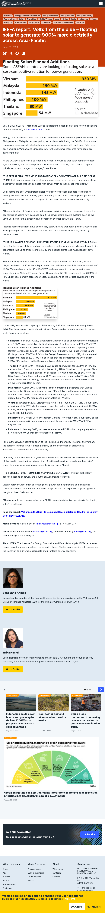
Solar (21, 19)
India (73, 19)
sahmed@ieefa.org (42, 531)
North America (9, 884)
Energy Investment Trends (27, 16)
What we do (57, 869)
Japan (94, 19)
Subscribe (89, 834)
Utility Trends (46, 19)
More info (70, 898)
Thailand (46, 22)
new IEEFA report (35, 129)
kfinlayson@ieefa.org (47, 523)
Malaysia (8, 22)
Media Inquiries (34, 876)
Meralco (8, 16)
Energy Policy (67, 16)
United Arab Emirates (63, 22)
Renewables (9, 19)
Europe (6, 880)
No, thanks (94, 906)
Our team (56, 873)
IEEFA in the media (36, 873)
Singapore (34, 22)
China (65, 19)
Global (5, 869)
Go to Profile (13, 609)
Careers (56, 876)
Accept (77, 906)
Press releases (34, 869)
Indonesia (83, 19)
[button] (101, 3)
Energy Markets (50, 16)
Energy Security (84, 16)
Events (31, 880)
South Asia (7, 888)
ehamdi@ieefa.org (82, 531)
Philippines (20, 22)
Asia (57, 19)
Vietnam (80, 22)
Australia (6, 876)
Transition (31, 19)
